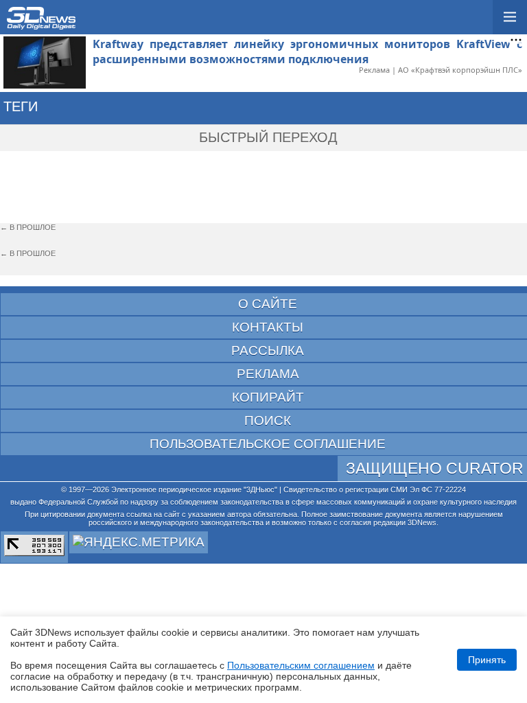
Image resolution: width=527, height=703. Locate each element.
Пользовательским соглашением (301, 665)
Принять (487, 659)
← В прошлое (28, 227)
